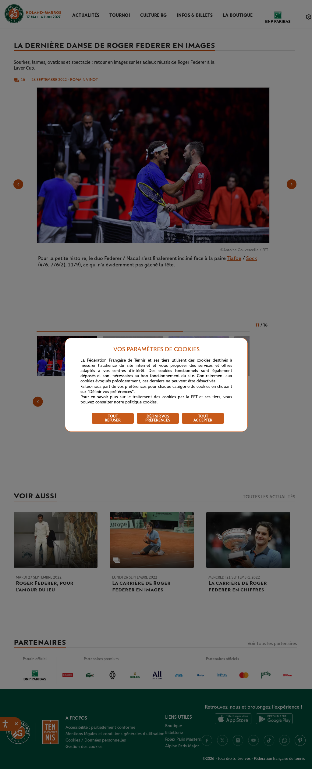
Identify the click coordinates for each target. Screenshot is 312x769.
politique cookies (141, 402)
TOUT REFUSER (113, 418)
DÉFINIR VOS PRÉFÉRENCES (157, 418)
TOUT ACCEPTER (202, 418)
